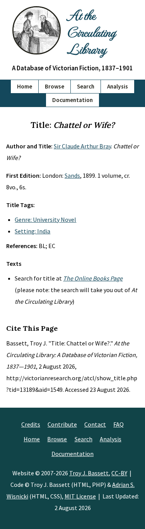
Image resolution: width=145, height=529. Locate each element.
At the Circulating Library (91, 32)
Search (85, 86)
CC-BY (119, 473)
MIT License (80, 496)
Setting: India (32, 231)
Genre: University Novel (45, 219)
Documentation (72, 100)
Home (24, 86)
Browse (54, 86)
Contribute (62, 424)
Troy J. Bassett (89, 473)
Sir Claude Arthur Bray (82, 146)
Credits (30, 424)
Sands (72, 175)
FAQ (118, 424)
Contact (95, 424)
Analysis (117, 86)
